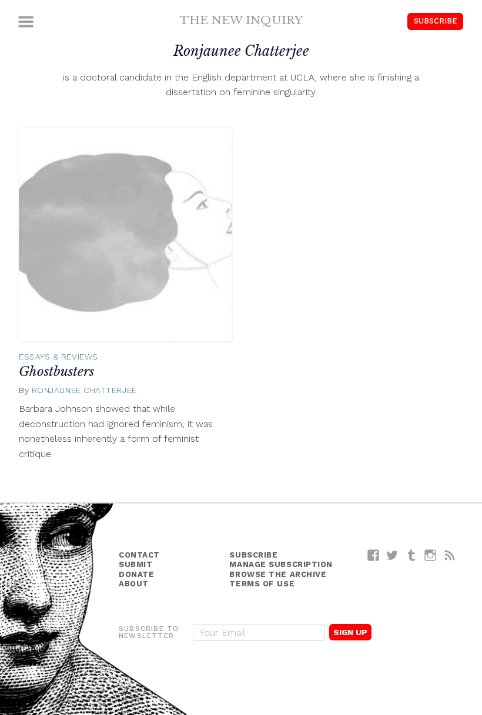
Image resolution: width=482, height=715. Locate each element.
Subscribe (435, 20)
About (134, 583)
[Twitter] (392, 554)
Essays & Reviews (58, 356)
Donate (136, 574)
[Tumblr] (411, 554)
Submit (135, 564)
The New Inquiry (241, 20)
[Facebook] (373, 554)
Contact (139, 554)
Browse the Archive (277, 574)
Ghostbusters (56, 372)
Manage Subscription (280, 564)
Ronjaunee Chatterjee (84, 390)
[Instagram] (430, 554)
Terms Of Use (261, 583)
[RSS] (450, 554)
